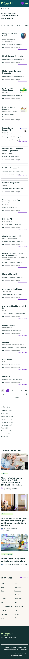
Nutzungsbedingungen (10, 649)
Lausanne (18, 587)
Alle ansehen (24, 578)
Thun (2, 602)
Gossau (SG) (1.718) (7, 419)
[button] (22, 3)
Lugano (3, 598)
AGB (18, 649)
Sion (16, 618)
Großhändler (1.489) (23, 26)
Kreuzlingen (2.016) (7, 416)
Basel (2, 587)
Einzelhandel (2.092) (7, 26)
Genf (16, 583)
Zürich (3, 583)
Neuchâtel (4, 614)
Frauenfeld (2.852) (6, 410)
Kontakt (7, 647)
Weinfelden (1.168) (6, 425)
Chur (16, 610)
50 (3, 394)
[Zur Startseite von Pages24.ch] (7, 3)
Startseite (3, 8)
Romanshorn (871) (6, 431)
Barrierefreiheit (22, 647)
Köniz (16, 602)
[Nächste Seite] (26, 394)
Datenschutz (13, 647)
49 (26, 391)
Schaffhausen (19, 606)
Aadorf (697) (5, 436)
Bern (2, 591)
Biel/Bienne (18, 598)
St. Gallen (17, 595)
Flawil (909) (4, 428)
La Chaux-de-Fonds (7, 606)
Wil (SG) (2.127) (5, 413)
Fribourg (3, 610)
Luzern (3, 595)
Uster (2, 618)
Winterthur (18, 591)
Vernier (17, 614)
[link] (14, 41)
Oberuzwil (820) (6, 434)
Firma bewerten (22, 49)
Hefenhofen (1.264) (7, 422)
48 (21, 391)
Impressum (24, 649)
